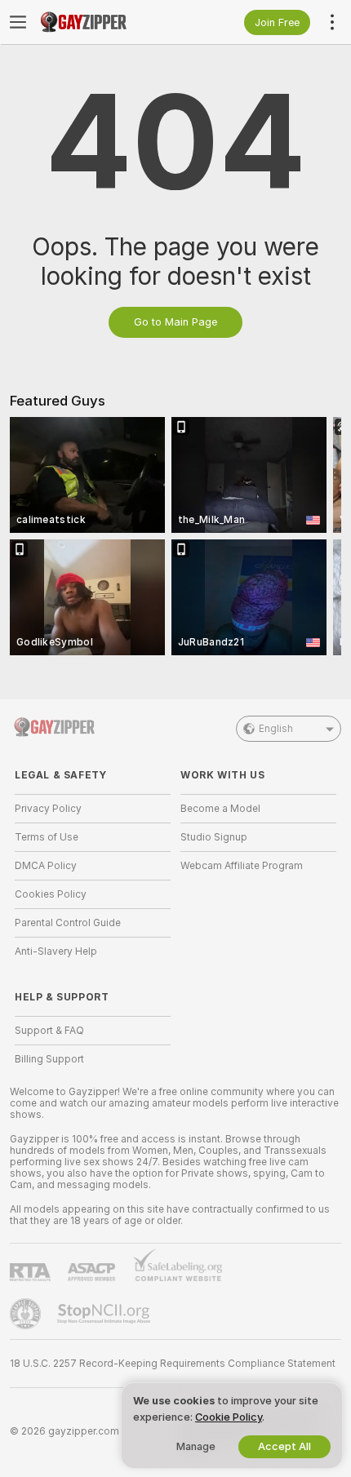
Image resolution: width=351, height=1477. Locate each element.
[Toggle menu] (18, 22)
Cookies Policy (51, 894)
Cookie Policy (228, 1417)
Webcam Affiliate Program (241, 866)
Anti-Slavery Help (56, 951)
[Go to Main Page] (106, 22)
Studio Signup (213, 837)
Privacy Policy (48, 808)
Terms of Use (46, 837)
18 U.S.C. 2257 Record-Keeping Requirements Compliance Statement (172, 1363)
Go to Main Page (175, 322)
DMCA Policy (46, 866)
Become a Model (220, 808)
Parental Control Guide (68, 923)
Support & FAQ (49, 1030)
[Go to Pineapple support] (27, 1313)
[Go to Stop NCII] (105, 1314)
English (276, 728)
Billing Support (49, 1059)
